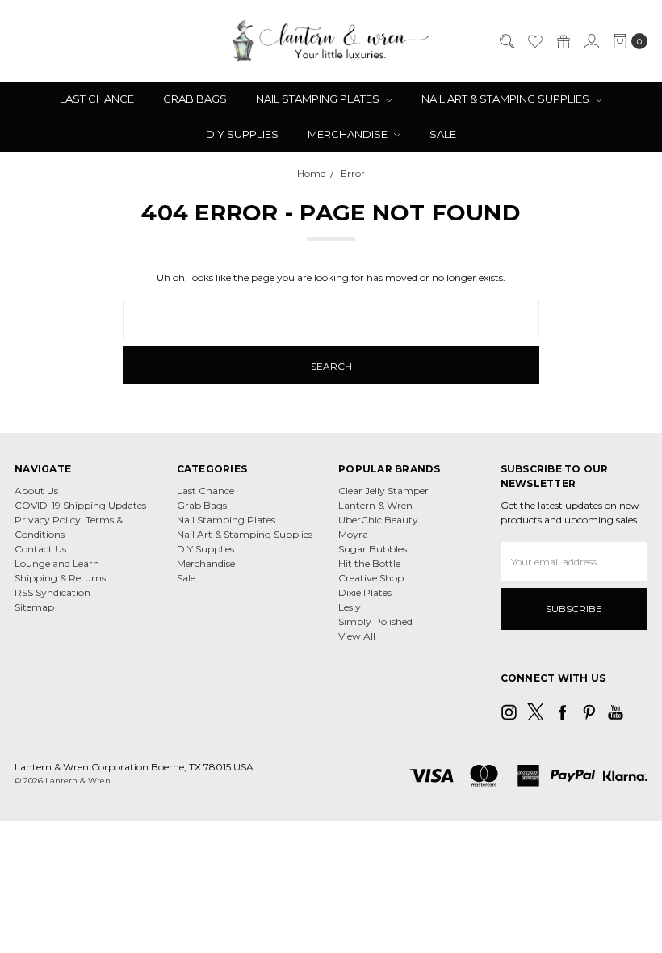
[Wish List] (534, 41)
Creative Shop (371, 578)
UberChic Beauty (378, 520)
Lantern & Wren (375, 505)
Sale (442, 134)
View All (356, 636)
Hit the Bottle (369, 563)
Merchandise (349, 134)
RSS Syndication (52, 592)
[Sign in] (591, 41)
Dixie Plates (365, 592)
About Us (36, 491)
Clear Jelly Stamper (383, 491)
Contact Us (40, 549)
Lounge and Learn (57, 563)
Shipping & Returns (60, 578)
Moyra (353, 534)
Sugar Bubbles (372, 549)
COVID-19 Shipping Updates (80, 505)
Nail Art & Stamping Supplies (506, 98)
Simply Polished (375, 621)
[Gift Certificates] (563, 41)
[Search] (506, 41)
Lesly (349, 607)
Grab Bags (195, 98)
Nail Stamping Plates (319, 98)
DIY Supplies (242, 134)
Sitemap (34, 607)
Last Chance (97, 98)
